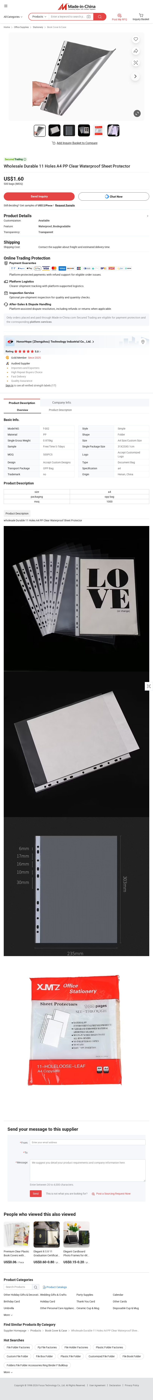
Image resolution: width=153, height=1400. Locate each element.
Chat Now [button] (116, 196)
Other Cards (120, 1301)
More (7, 1315)
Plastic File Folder (71, 1356)
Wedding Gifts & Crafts (53, 1294)
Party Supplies (84, 1294)
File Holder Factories (76, 1347)
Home (7, 27)
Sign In (9, 385)
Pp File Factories (47, 1347)
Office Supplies (21, 27)
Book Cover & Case (56, 27)
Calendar (118, 1294)
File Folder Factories (18, 1347)
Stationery (38, 27)
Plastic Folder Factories (109, 1347)
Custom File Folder (17, 1356)
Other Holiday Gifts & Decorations (22, 1294)
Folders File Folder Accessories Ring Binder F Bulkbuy (37, 1365)
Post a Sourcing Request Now (111, 1193)
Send (36, 1193)
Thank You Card (85, 1301)
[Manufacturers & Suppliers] (76, 6)
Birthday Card (12, 1301)
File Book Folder (132, 1356)
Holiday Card (47, 1301)
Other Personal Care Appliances (58, 1308)
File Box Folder (44, 1356)
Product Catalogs (56, 1287)
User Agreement (97, 1385)
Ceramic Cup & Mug (87, 1308)
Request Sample (65, 205)
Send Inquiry (39, 196)
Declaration (115, 1385)
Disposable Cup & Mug (126, 1308)
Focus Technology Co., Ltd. (52, 1385)
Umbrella (9, 1308)
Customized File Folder (102, 1356)
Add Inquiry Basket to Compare (77, 143)
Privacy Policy (132, 1385)
